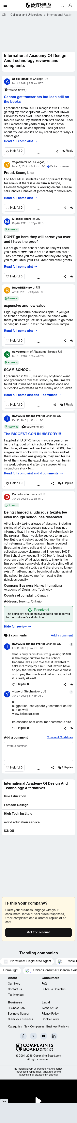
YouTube (43, 1036)
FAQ (44, 984)
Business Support (19, 1014)
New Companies (34, 1026)
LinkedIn (54, 1036)
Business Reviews (57, 1026)
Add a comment (62, 635)
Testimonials (16, 995)
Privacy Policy (50, 1014)
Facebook (23, 1036)
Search (62, 5)
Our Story (14, 984)
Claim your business (20, 1019)
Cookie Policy (50, 1019)
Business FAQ (16, 1008)
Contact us (15, 989)
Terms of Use (50, 1008)
